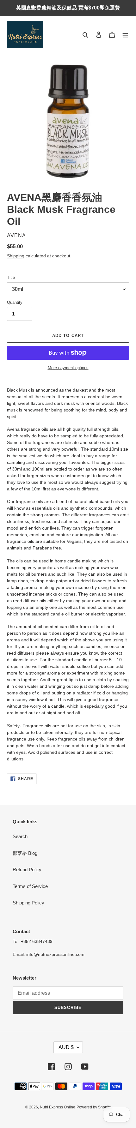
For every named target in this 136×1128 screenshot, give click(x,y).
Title (11, 277)
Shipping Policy (28, 902)
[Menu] (125, 34)
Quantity (14, 302)
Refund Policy (27, 869)
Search (20, 836)
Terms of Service (30, 886)
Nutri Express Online (57, 1107)
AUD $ (66, 1047)
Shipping (15, 255)
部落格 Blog (25, 853)
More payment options (68, 367)
